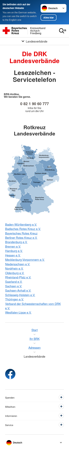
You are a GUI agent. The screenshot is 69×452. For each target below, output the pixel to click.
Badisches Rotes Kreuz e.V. (23, 229)
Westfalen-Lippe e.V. (18, 312)
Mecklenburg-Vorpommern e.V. (25, 259)
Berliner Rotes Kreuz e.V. (21, 237)
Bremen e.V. (13, 246)
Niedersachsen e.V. (17, 264)
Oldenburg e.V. (14, 273)
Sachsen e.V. (13, 286)
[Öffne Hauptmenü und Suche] (62, 31)
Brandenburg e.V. (16, 242)
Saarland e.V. (13, 281)
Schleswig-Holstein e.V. (20, 295)
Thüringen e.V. (14, 299)
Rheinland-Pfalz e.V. (18, 277)
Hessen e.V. (13, 255)
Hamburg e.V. (14, 251)
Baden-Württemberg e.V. (21, 224)
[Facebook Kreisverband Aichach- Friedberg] (10, 374)
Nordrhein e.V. (14, 268)
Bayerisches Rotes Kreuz (21, 233)
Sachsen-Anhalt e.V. (18, 290)
